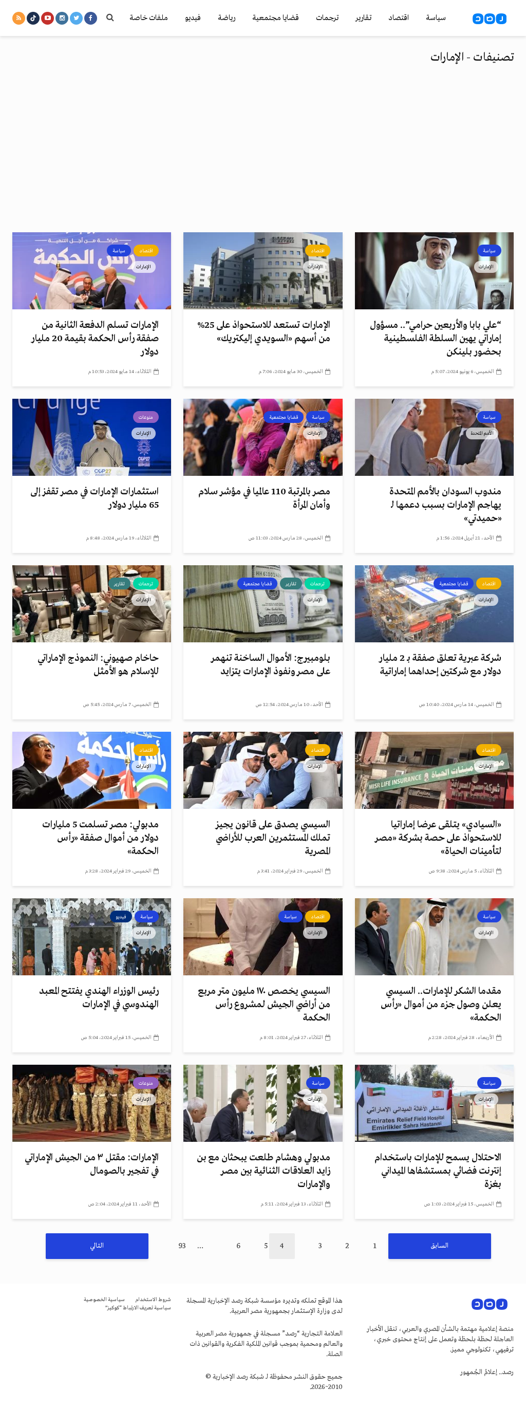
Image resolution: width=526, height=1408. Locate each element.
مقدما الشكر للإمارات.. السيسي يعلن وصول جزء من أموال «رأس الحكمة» (441, 1004)
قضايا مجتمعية (275, 18)
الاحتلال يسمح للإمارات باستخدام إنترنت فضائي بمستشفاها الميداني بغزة (437, 1171)
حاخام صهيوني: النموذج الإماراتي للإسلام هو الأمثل (98, 665)
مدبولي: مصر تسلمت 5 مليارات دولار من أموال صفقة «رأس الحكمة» (100, 838)
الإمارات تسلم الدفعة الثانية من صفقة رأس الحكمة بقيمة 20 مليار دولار (95, 338)
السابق (439, 1246)
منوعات (146, 417)
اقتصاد (398, 18)
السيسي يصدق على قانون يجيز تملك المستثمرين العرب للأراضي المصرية (273, 838)
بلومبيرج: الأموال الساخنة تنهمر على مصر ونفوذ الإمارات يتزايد (270, 665)
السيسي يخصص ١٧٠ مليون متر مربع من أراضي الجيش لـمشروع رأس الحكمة (264, 1004)
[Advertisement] (263, 155)
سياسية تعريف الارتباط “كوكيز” (138, 1308)
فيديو (193, 18)
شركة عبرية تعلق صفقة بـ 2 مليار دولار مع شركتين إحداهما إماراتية (440, 665)
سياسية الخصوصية (104, 1299)
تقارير (363, 18)
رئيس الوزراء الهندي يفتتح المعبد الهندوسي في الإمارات (99, 998)
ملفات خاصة (148, 18)
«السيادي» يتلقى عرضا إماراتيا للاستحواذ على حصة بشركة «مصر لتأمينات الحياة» (438, 838)
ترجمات (327, 18)
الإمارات (486, 267)
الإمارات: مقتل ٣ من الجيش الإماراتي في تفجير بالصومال (92, 1164)
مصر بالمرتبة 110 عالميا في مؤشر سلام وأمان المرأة (264, 498)
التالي (97, 1246)
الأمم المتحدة (482, 433)
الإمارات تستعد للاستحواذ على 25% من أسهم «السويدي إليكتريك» (263, 332)
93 (182, 1246)
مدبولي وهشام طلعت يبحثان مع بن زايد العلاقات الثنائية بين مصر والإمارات (263, 1171)
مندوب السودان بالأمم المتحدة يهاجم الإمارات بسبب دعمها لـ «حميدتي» (445, 505)
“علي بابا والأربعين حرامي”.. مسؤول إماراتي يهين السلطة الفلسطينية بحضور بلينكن (435, 338)
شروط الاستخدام (153, 1299)
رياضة (226, 18)
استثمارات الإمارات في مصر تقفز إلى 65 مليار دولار (94, 498)
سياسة (436, 18)
